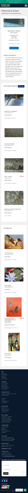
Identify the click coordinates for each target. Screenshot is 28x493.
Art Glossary (4, 411)
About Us (3, 428)
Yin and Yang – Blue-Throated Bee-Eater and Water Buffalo (10, 320)
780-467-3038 (9, 1)
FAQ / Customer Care (6, 430)
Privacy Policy (4, 402)
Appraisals (4, 376)
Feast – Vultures (8, 176)
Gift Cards (4, 398)
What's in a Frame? (5, 409)
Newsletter (4, 432)
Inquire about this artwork (14, 43)
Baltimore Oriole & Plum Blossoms (12, 209)
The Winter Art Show (6, 422)
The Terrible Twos (8, 253)
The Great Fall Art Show (6, 420)
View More (21, 86)
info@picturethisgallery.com (9, 456)
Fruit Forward (7, 353)
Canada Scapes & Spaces (7, 419)
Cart (11, 2)
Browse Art (4, 373)
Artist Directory (5, 374)
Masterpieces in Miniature (7, 416)
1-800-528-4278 (18, 1)
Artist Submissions (5, 401)
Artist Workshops (5, 410)
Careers (3, 399)
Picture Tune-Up (5, 386)
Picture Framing (5, 383)
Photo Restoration (5, 395)
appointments (4, 448)
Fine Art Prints (4, 378)
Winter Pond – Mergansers (10, 111)
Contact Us (16, 2)
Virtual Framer (4, 389)
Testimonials (4, 429)
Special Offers (4, 384)
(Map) (13, 439)
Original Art (4, 377)
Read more (14, 107)
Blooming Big (7, 285)
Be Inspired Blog (5, 426)
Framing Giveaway (5, 387)
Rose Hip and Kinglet (9, 144)
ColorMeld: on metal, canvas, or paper (9, 393)
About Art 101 (4, 407)
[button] (26, 5)
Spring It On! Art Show (6, 418)
